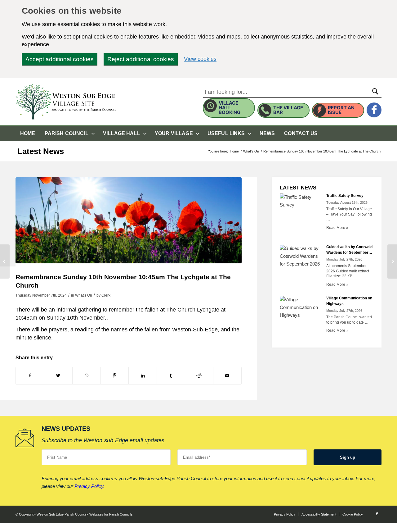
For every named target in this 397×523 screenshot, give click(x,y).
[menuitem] (28, 133)
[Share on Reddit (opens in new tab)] (199, 375)
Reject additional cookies (140, 59)
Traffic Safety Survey (345, 195)
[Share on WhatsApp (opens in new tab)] (86, 375)
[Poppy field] (129, 220)
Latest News (40, 151)
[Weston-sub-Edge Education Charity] (392, 261)
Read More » (337, 227)
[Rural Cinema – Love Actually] (5, 261)
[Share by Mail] (227, 375)
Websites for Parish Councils (111, 514)
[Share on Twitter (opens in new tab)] (58, 375)
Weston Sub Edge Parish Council (61, 514)
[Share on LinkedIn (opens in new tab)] (143, 375)
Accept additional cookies (59, 59)
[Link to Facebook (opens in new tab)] (376, 513)
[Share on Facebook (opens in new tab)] (30, 375)
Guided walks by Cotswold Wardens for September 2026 (349, 252)
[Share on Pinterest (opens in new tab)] (115, 375)
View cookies (200, 59)
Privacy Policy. (89, 486)
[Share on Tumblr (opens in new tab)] (171, 375)
